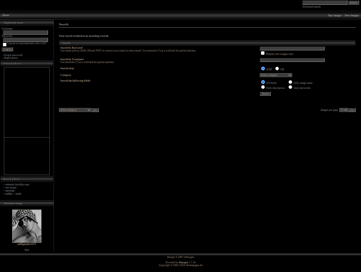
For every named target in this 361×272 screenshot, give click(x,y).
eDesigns (189, 257)
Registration (11, 58)
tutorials (10, 190)
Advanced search (311, 6)
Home (6, 15)
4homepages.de (194, 265)
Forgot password (13, 55)
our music (11, 187)
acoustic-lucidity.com (17, 184)
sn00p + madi (13, 193)
